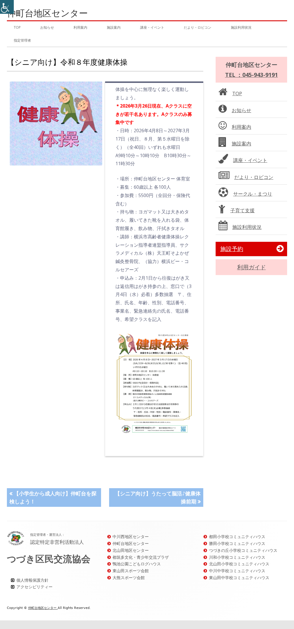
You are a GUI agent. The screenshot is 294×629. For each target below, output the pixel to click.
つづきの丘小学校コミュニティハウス (243, 550)
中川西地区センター (131, 536)
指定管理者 (22, 40)
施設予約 (231, 249)
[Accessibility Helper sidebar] (7, 7)
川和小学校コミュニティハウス (237, 557)
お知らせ (47, 27)
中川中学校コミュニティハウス (237, 570)
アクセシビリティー (34, 586)
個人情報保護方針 (32, 580)
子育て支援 (242, 210)
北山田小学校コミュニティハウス (239, 563)
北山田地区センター (131, 550)
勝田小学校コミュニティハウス (237, 543)
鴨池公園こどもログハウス (137, 563)
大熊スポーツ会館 (129, 577)
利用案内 (80, 27)
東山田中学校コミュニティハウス (239, 577)
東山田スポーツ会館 (131, 570)
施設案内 (114, 27)
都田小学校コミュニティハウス (237, 536)
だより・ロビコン (197, 27)
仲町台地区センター (47, 13)
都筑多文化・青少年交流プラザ (141, 557)
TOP (17, 27)
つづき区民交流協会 (48, 558)
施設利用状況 (241, 27)
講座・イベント (152, 27)
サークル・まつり (252, 193)
